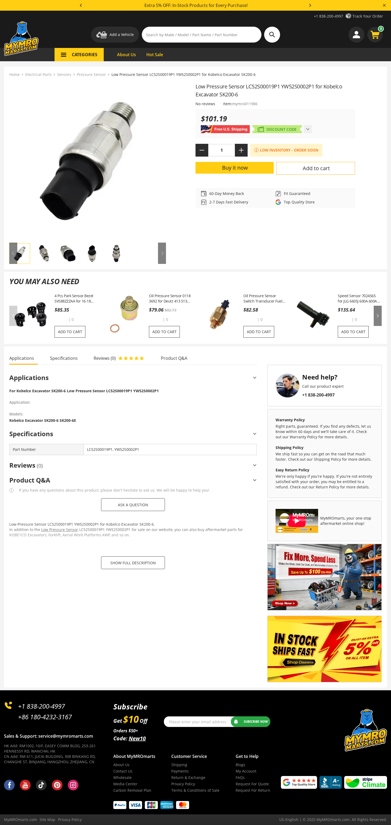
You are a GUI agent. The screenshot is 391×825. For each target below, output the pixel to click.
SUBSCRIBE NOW (256, 721)
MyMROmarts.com (20, 819)
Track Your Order (367, 16)
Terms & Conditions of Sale (195, 790)
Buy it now (235, 167)
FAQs (240, 777)
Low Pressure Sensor (59, 529)
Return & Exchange (188, 777)
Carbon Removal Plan (132, 790)
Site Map (47, 819)
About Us (121, 764)
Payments (180, 771)
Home (14, 74)
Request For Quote (252, 783)
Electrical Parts (38, 74)
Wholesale (122, 777)
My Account (246, 771)
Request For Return (253, 790)
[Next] (310, 5)
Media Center (125, 783)
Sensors (64, 74)
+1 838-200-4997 (328, 16)
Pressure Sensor (91, 74)
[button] (61, 319)
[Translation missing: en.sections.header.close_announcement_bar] (384, 5)
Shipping (179, 764)
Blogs (240, 764)
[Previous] (81, 5)
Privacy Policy (183, 783)
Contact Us (122, 771)
